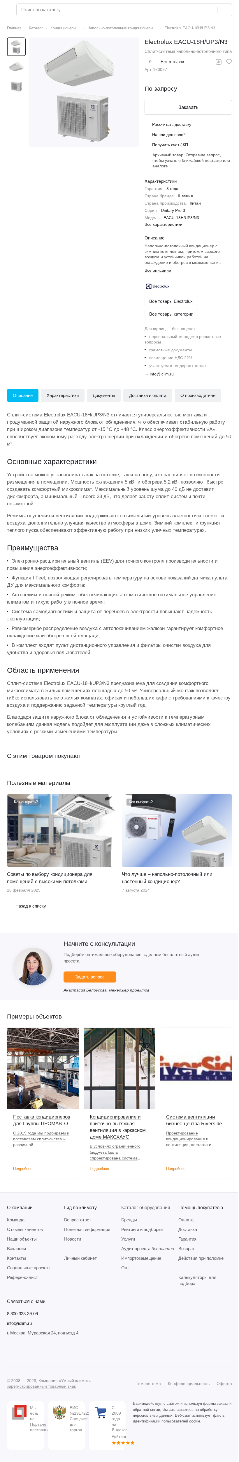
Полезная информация (87, 1229)
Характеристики (63, 395)
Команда (15, 1219)
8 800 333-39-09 (22, 1313)
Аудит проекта (147, 1248)
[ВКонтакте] (10, 1351)
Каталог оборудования (145, 1207)
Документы (104, 395)
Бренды (129, 1219)
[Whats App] (45, 1351)
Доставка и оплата (147, 395)
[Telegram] (22, 1351)
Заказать (188, 107)
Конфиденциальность (189, 1383)
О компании (20, 1207)
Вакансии (16, 1248)
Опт (125, 1267)
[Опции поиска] (197, 10)
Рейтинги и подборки (142, 1229)
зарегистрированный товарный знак (41, 1386)
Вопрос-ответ (77, 1219)
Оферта (224, 1383)
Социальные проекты (28, 1267)
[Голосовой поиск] (210, 10)
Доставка (187, 1229)
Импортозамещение (141, 1258)
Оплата (186, 1219)
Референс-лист (22, 1277)
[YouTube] (33, 1351)
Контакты (16, 1258)
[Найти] (224, 10)
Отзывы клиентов (25, 1229)
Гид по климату (80, 1207)
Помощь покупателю (200, 1207)
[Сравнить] (219, 62)
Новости (72, 1238)
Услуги (128, 1238)
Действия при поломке (201, 1258)
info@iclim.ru (162, 374)
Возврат (186, 1248)
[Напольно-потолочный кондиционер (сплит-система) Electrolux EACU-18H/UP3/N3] (84, 92)
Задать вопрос (90, 976)
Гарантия (187, 1238)
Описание (23, 395)
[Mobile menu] (9, 9)
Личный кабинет (80, 1258)
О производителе (197, 395)
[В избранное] (229, 62)
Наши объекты (22, 1238)
